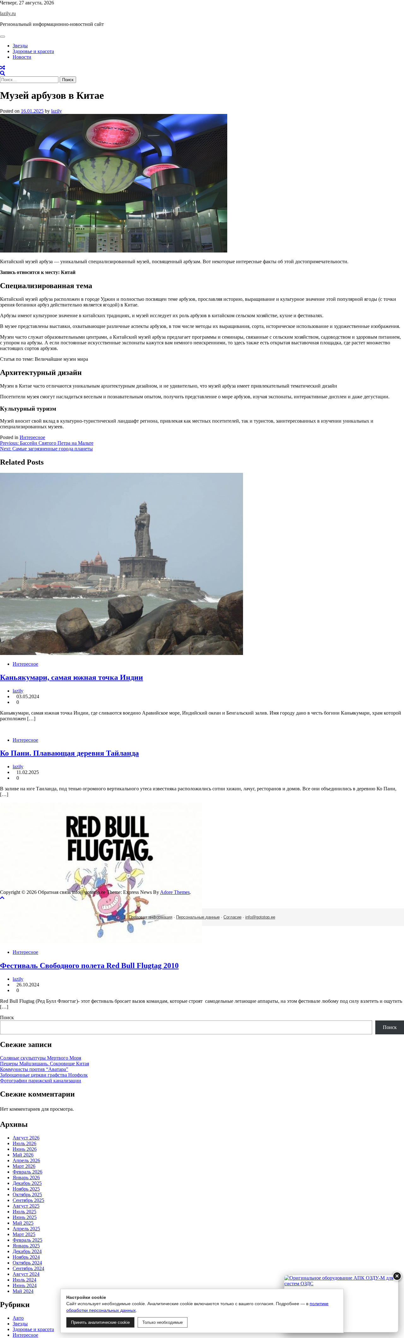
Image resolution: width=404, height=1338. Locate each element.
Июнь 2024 (25, 1285)
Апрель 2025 (26, 1228)
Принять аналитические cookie (100, 1322)
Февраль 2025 (27, 1240)
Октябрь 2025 (27, 1194)
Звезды (20, 45)
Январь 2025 (26, 1245)
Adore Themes (175, 892)
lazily (56, 111)
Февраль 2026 (27, 1171)
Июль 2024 (24, 1279)
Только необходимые (162, 1322)
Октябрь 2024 (27, 1262)
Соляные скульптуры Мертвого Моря (40, 1058)
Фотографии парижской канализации (40, 1080)
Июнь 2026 (25, 1149)
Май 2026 (23, 1154)
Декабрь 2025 (27, 1183)
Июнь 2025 (25, 1217)
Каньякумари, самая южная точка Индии (71, 677)
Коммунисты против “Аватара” (34, 1069)
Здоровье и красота (33, 51)
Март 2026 (24, 1166)
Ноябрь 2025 (26, 1189)
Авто (18, 1318)
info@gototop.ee (260, 917)
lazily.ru (8, 13)
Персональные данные (198, 917)
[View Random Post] (2, 67)
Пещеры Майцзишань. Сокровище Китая (44, 1063)
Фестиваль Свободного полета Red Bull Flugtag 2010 (89, 965)
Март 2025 (24, 1234)
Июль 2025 (24, 1211)
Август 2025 (26, 1206)
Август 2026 (26, 1137)
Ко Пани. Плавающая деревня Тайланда (69, 753)
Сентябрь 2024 (28, 1268)
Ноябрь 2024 (26, 1257)
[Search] (2, 73)
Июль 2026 (24, 1143)
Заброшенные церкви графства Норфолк (44, 1075)
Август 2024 (26, 1274)
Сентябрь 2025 (28, 1200)
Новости (22, 57)
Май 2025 (23, 1223)
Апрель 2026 (26, 1160)
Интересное (32, 437)
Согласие (232, 917)
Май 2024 (23, 1291)
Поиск (7, 1017)
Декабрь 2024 (27, 1251)
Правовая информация (150, 917)
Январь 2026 (26, 1177)
